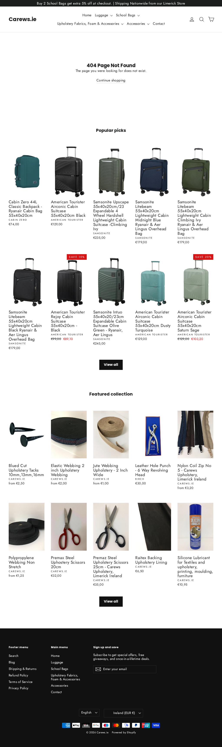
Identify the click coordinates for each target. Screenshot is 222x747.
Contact (159, 23)
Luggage (102, 15)
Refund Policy (18, 675)
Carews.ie (22, 19)
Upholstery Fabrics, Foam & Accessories (88, 23)
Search (13, 655)
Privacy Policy (19, 688)
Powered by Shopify (124, 732)
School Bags (126, 15)
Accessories (136, 23)
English (86, 712)
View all (111, 364)
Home (86, 15)
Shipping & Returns (22, 668)
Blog (12, 662)
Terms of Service (21, 681)
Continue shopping (111, 80)
